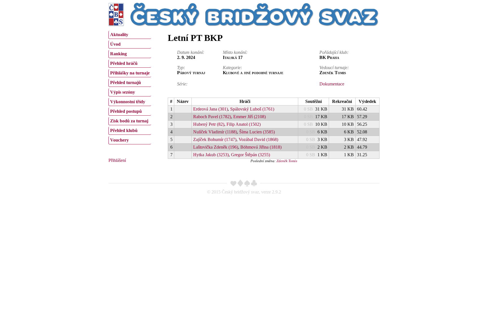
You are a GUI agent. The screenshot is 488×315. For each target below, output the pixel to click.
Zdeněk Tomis (286, 161)
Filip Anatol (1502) (243, 124)
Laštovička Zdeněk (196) (215, 147)
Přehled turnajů (125, 82)
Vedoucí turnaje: (334, 67)
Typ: (181, 67)
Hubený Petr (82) (208, 124)
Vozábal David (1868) (258, 139)
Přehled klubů (124, 130)
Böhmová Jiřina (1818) (261, 147)
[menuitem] (129, 35)
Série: (182, 83)
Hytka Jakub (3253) (211, 154)
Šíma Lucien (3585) (257, 131)
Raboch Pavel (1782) (212, 116)
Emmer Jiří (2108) (249, 116)
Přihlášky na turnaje (130, 73)
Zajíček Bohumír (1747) (214, 139)
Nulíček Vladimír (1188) (215, 131)
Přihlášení (117, 160)
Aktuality (119, 34)
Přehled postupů (126, 111)
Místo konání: (235, 52)
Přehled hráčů (124, 63)
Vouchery (119, 140)
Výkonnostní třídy (127, 101)
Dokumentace (331, 83)
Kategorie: (232, 67)
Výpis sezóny (122, 92)
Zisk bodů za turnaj (129, 120)
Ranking (118, 53)
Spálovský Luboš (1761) (252, 109)
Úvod (115, 44)
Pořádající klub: (333, 52)
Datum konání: (190, 52)
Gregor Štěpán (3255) (250, 154)
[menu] (129, 86)
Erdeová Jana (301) (210, 109)
